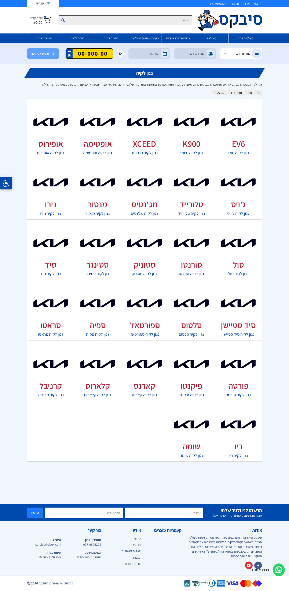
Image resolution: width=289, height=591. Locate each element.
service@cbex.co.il (48, 544)
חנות (249, 93)
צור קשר (234, 3)
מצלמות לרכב (245, 38)
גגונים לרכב (77, 38)
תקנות (137, 557)
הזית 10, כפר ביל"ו (89, 557)
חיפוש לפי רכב (40, 53)
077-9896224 (218, 3)
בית (256, 3)
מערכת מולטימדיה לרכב (145, 38)
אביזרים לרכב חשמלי (178, 38)
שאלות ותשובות (131, 551)
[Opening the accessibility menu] (6, 183)
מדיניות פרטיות (131, 564)
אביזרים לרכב (44, 38)
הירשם (35, 513)
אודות (247, 3)
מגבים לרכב (111, 38)
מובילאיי (211, 38)
